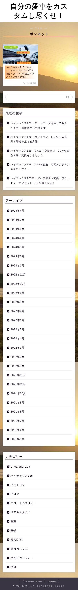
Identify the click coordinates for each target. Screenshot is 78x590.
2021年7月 (17, 420)
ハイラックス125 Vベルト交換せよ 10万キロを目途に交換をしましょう (40, 153)
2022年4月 (17, 338)
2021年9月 (17, 402)
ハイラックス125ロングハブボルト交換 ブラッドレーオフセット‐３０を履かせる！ (40, 180)
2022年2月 (17, 356)
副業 (13, 521)
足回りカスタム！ (22, 557)
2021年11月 (18, 384)
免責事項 (52, 581)
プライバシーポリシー (32, 581)
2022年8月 (17, 301)
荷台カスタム (19, 548)
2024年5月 (17, 228)
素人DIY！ (17, 539)
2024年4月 (17, 238)
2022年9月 (17, 292)
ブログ (15, 493)
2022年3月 (17, 347)
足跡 (13, 567)
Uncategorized (20, 466)
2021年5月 (17, 439)
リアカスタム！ (21, 512)
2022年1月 (17, 365)
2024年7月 (17, 219)
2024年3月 (17, 247)
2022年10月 (18, 283)
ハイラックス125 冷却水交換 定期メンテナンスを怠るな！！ (40, 167)
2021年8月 (17, 411)
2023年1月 (17, 265)
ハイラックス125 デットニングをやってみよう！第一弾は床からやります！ (39, 125)
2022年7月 (17, 311)
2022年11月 (18, 274)
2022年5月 (17, 329)
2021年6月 (17, 429)
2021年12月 (18, 375)
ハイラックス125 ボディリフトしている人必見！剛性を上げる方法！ (39, 139)
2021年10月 (18, 393)
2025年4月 (17, 210)
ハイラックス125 (22, 475)
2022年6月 (17, 320)
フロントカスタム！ (24, 503)
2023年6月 (17, 256)
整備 (13, 530)
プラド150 (17, 484)
